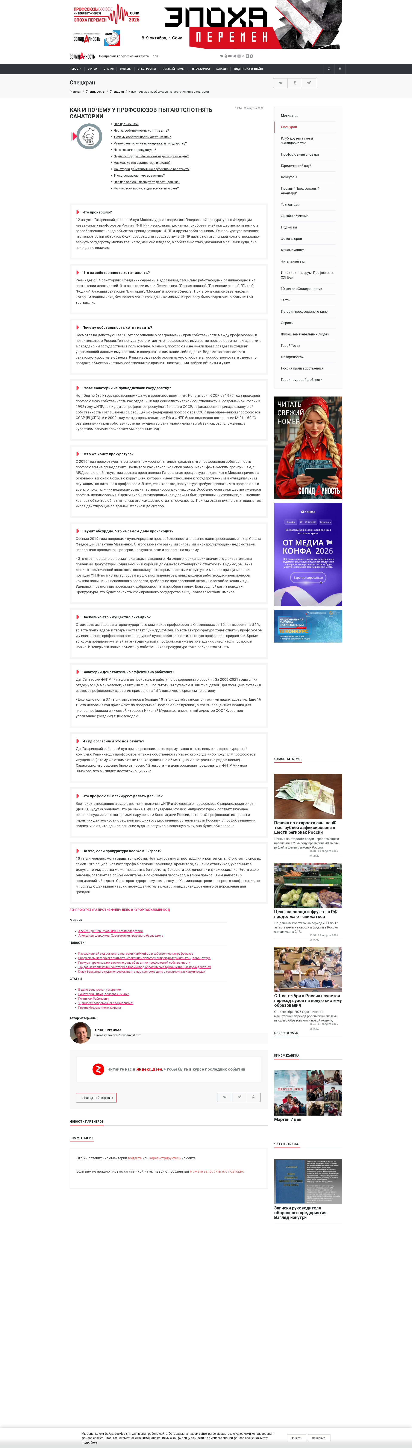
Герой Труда (290, 346)
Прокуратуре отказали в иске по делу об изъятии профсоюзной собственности (134, 962)
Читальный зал (293, 261)
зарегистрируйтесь (165, 1158)
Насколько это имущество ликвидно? (142, 163)
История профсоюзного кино (304, 311)
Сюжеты (125, 69)
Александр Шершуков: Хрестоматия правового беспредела (120, 935)
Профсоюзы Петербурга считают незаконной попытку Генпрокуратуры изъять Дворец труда (144, 958)
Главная (75, 91)
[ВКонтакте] (280, 82)
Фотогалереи (291, 239)
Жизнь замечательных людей (305, 334)
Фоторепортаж (292, 357)
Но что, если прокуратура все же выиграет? (146, 188)
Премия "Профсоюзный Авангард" (300, 190)
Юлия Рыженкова (107, 1030)
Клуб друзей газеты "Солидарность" (297, 140)
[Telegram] (309, 82)
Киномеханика (292, 250)
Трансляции (290, 205)
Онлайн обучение (295, 216)
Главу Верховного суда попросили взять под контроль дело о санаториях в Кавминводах (141, 971)
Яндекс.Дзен (149, 1068)
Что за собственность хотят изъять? (141, 130)
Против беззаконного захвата (99, 1007)
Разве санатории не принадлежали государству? (150, 143)
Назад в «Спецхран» (98, 1098)
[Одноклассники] (295, 82)
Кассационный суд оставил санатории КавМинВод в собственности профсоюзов (135, 953)
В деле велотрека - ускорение (99, 989)
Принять (296, 1438)
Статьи (92, 69)
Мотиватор (289, 116)
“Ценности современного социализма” (105, 1003)
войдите (135, 1158)
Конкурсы (289, 177)
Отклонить (319, 1438)
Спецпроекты (147, 69)
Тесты (286, 300)
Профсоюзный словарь (300, 154)
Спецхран (117, 91)
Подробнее (89, 1442)
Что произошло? (126, 124)
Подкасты (289, 227)
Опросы (287, 323)
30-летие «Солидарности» (301, 289)
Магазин (221, 69)
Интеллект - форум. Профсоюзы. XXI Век (307, 275)
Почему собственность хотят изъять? (142, 137)
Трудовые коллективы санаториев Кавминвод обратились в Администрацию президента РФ (144, 967)
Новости (75, 69)
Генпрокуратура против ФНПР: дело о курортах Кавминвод (120, 910)
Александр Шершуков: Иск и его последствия (110, 931)
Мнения (108, 69)
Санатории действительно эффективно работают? (151, 169)
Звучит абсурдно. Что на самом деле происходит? (151, 156)
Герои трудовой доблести (301, 380)
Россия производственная (302, 368)
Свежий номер (174, 69)
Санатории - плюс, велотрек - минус (103, 994)
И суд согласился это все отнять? (139, 175)
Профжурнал (201, 69)
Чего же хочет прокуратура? (135, 150)
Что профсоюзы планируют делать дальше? (147, 182)
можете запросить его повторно (217, 1171)
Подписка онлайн (248, 69)
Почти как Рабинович (93, 998)
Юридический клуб (296, 166)
